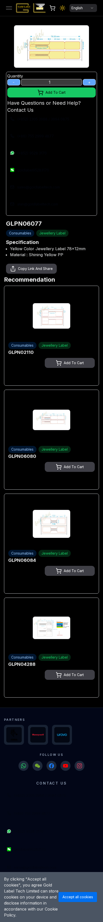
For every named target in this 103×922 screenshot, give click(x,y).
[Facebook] (51, 766)
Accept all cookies (77, 897)
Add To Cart (56, 92)
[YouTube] (65, 766)
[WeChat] (37, 766)
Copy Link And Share (35, 268)
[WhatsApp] (23, 766)
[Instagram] (79, 766)
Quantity (15, 75)
